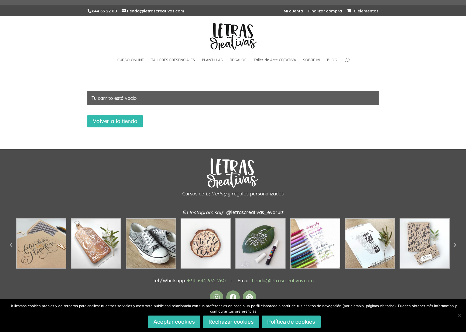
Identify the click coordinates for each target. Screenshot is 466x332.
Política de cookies (291, 322)
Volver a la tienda (115, 121)
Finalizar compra (325, 11)
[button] (11, 245)
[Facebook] (233, 297)
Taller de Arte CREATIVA (274, 60)
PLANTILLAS (212, 60)
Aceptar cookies (174, 322)
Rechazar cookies (231, 322)
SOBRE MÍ (311, 60)
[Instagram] (216, 297)
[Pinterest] (249, 297)
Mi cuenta (293, 11)
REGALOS (238, 60)
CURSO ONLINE (130, 60)
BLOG (332, 60)
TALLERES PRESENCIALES (173, 60)
